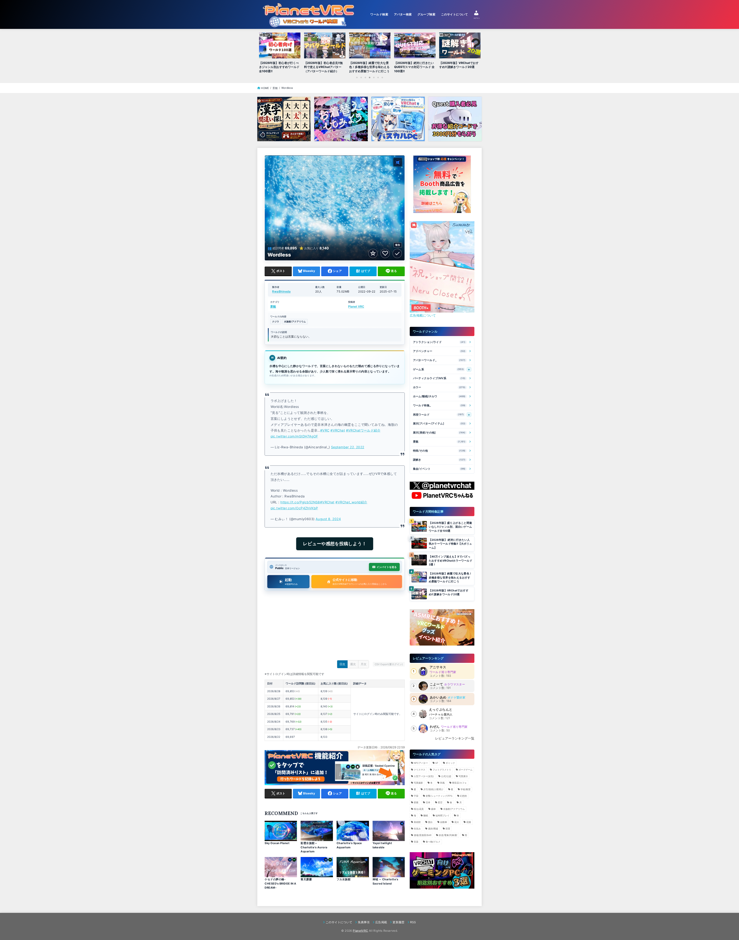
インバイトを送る (387, 567)
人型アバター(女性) (424, 776)
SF (436, 762)
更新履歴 (398, 922)
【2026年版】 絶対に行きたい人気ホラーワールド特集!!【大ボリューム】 (450, 543)
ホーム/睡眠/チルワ (439, 396)
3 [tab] (365, 77)
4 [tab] (369, 77)
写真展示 (463, 776)
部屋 (448, 828)
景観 (273, 306)
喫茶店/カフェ (459, 782)
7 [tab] (382, 77)
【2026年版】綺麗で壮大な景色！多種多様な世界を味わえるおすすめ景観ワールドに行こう (450, 577)
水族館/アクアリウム (295, 321)
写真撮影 (418, 782)
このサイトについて (454, 14)
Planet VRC (356, 306)
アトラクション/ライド (439, 342)
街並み (417, 828)
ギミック (450, 762)
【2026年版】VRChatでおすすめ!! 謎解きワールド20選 (449, 592)
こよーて (436, 684)
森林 (433, 809)
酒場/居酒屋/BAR (422, 835)
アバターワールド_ (439, 360)
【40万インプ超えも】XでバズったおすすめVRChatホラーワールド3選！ (450, 560)
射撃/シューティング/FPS (439, 795)
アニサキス (438, 667)
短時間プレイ (442, 815)
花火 (456, 822)
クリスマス (419, 769)
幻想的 (463, 795)
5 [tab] (374, 77)
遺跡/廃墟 (433, 828)
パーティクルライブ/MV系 (439, 378)
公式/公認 (446, 776)
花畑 (468, 822)
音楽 (416, 841)
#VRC (324, 430)
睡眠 (425, 815)
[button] (436, 308)
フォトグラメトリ (442, 769)
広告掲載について (423, 315)
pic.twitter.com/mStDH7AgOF (294, 436)
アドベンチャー (439, 351)
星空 (440, 802)
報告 (397, 244)
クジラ (275, 321)
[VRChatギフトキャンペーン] (442, 184)
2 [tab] (361, 77)
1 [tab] (357, 77)
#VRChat (337, 430)
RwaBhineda (281, 291)
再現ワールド (438, 414)
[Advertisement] (335, 626)
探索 (416, 802)
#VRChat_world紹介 (351, 502)
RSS (413, 922)
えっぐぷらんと (440, 709)
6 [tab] (378, 77)
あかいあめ (438, 697)
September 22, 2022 (347, 447)
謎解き (439, 459)
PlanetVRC (360, 930)
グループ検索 (426, 14)
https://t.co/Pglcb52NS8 (300, 502)
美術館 (417, 822)
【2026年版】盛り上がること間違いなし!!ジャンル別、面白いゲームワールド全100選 (450, 526)
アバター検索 (403, 14)
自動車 (443, 822)
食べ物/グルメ (433, 841)
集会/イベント (439, 468)
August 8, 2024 (328, 519)
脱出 (430, 822)
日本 (428, 802)
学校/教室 (466, 789)
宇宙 (416, 795)
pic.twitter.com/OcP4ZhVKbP (294, 508)
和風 (442, 782)
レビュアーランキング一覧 (454, 738)
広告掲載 (381, 922)
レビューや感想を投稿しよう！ (334, 543)
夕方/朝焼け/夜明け (433, 789)
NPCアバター (421, 762)
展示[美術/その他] (439, 432)
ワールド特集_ (439, 405)
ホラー (439, 387)
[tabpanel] (369, 53)
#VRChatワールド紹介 (363, 430)
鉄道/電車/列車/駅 (448, 835)
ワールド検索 (379, 14)
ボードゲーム (465, 769)
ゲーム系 (438, 369)
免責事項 (364, 922)
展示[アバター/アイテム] (439, 423)
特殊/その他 (439, 450)
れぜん (435, 727)
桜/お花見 (419, 809)
